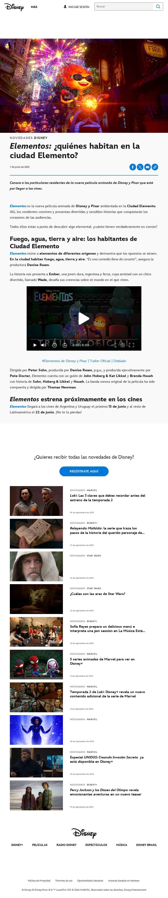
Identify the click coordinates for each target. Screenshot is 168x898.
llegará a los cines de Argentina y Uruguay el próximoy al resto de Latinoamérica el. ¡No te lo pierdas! (78, 409)
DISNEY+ (17, 845)
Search (158, 6)
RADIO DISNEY (66, 845)
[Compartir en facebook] (132, 167)
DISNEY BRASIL (146, 845)
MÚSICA (121, 845)
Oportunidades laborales (90, 880)
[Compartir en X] (140, 167)
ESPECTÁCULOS (96, 845)
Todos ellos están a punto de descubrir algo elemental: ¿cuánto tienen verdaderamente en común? (83, 227)
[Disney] (14, 7)
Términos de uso (63, 880)
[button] (80, 7)
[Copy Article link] (155, 167)
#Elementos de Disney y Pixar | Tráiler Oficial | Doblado (84, 361)
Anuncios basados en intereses (124, 880)
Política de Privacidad (39, 880)
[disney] (84, 833)
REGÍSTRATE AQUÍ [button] (84, 471)
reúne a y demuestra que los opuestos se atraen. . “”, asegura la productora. (83, 259)
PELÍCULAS (40, 845)
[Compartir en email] (147, 167)
